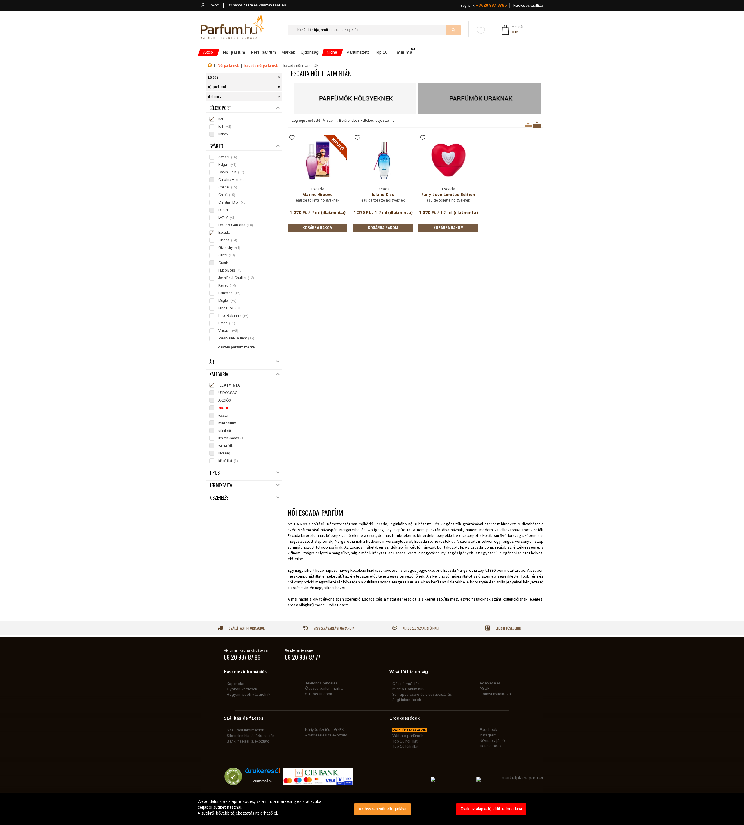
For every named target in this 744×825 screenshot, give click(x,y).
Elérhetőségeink (508, 628)
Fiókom (214, 5)
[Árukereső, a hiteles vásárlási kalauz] (233, 782)
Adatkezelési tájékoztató (326, 735)
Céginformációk (406, 684)
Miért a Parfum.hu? (408, 689)
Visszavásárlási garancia (333, 628)
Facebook (488, 729)
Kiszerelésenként (528, 125)
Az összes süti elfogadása (382, 809)
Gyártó (216, 146)
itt (257, 813)
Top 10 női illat (404, 741)
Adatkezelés (490, 683)
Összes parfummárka (324, 688)
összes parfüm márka (236, 347)
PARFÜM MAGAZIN (409, 730)
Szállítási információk (246, 628)
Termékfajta (220, 485)
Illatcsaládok (491, 746)
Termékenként (537, 124)
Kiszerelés (218, 498)
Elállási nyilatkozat (496, 694)
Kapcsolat (235, 684)
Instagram (488, 735)
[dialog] (372, 809)
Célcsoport (220, 108)
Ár (211, 362)
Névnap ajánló (492, 740)
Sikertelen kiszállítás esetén (250, 736)
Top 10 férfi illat (405, 746)
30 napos (257, 5)
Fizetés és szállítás (528, 5)
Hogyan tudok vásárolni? (249, 694)
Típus (214, 473)
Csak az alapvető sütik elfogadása (491, 809)
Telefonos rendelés (321, 683)
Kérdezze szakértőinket (421, 628)
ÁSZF (485, 688)
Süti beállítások (318, 694)
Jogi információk (406, 700)
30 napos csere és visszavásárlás (422, 694)
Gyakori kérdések (242, 689)
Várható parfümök (407, 736)
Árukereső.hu (262, 781)
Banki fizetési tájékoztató (248, 741)
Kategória (218, 374)
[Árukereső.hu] (262, 772)
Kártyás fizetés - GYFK (324, 729)
